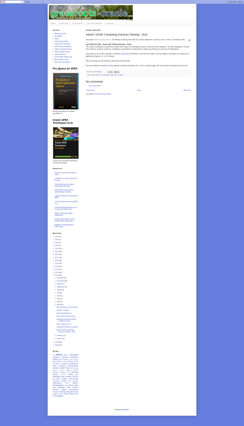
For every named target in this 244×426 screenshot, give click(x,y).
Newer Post (90, 90)
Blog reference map (61, 59)
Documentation (73, 366)
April (58, 302)
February (60, 335)
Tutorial (66, 394)
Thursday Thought (65, 392)
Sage (112, 75)
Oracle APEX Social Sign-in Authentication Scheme (64, 191)
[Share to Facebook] (116, 72)
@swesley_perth (60, 33)
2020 (57, 248)
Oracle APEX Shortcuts (62, 44)
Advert (94, 75)
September (61, 287)
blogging (60, 396)
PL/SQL (63, 381)
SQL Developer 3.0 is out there (67, 307)
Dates (55, 366)
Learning (109, 23)
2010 (57, 342)
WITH (54, 396)
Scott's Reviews (60, 54)
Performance (57, 383)
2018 (57, 254)
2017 (57, 257)
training (109, 66)
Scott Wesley (97, 71)
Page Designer (73, 381)
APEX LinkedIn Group (62, 52)
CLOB (64, 361)
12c (54, 355)
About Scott (64, 23)
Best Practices (63, 359)
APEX (59, 354)
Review (71, 385)
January (60, 338)
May (58, 299)
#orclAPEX (58, 36)
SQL (116, 75)
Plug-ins (75, 383)
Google (76, 368)
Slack (56, 39)
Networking (57, 376)
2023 (57, 243)
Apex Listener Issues (64, 324)
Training (120, 75)
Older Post (187, 90)
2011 (57, 275)
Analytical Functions (60, 357)
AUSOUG (74, 355)
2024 (57, 239)
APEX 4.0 (99, 75)
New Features (67, 376)
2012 (57, 272)
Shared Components (69, 390)
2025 (57, 237)
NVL (76, 374)
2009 (57, 345)
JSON (68, 372)
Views (76, 394)
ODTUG (75, 376)
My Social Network (94, 23)
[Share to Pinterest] (118, 72)
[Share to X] (113, 72)
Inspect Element (72, 370)
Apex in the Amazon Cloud (66, 316)
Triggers (55, 394)
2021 (57, 245)
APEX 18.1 (66, 355)
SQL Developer (59, 387)
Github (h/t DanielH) (61, 41)
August (59, 290)
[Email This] (108, 72)
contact (141, 66)
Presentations (77, 23)
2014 (57, 266)
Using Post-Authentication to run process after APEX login (66, 208)
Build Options (57, 361)
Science (75, 387)
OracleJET (56, 381)
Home (53, 23)
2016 (57, 260)
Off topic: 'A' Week (63, 310)
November (60, 281)
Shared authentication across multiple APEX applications (65, 220)
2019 (57, 251)
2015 (57, 263)
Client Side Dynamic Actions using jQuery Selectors (64, 185)
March (59, 305)
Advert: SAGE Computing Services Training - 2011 (66, 331)
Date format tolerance (64, 313)
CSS (76, 361)
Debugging (62, 366)
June (59, 296)
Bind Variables (73, 359)
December (60, 278)
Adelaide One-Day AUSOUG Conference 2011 (66, 320)
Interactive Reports (59, 372)
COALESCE (70, 361)
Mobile (70, 374)
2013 (57, 269)
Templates (56, 392)
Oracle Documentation (62, 62)
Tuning (61, 394)
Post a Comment (94, 86)
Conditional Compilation (60, 363)
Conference (73, 364)
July (58, 293)
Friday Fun (69, 368)
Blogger (126, 409)
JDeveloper (126, 54)
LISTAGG (63, 374)
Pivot (67, 383)
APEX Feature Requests (63, 46)
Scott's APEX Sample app (63, 57)
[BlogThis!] (111, 72)
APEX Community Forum (63, 49)
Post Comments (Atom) (103, 94)
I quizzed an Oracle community (67, 327)
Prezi (66, 385)
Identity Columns (58, 370)
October (60, 284)
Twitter (71, 394)
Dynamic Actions (59, 368)
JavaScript (74, 372)
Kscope (55, 374)
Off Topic (56, 379)
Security (55, 390)
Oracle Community (70, 379)
